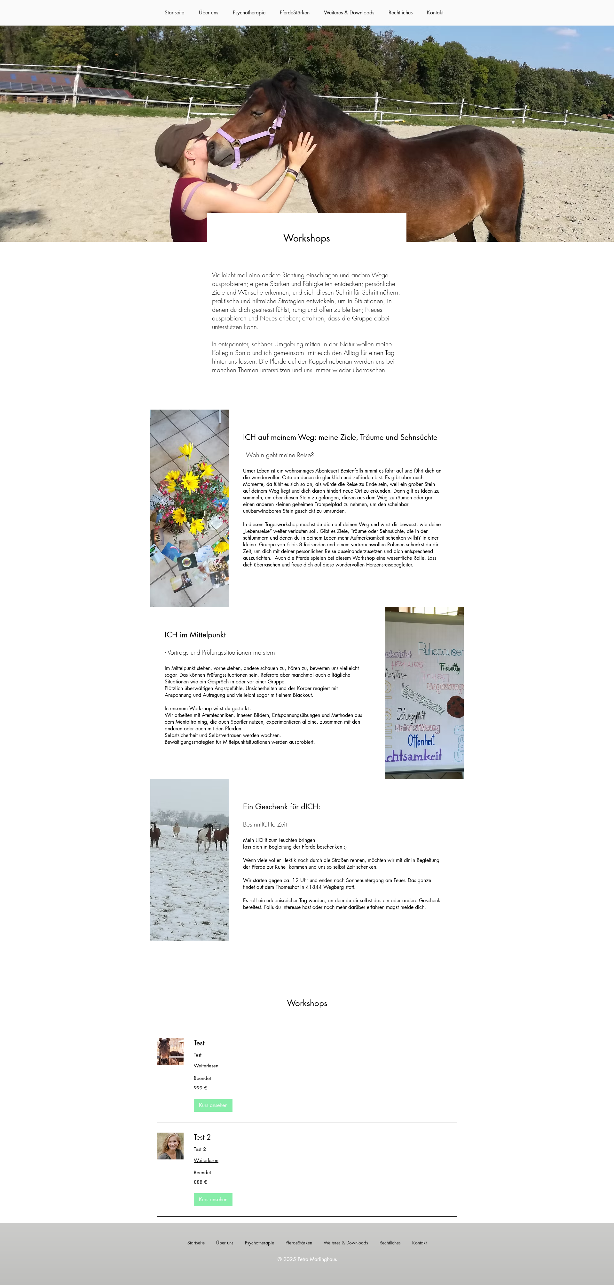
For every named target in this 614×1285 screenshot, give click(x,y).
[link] (325, 1043)
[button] (213, 1105)
